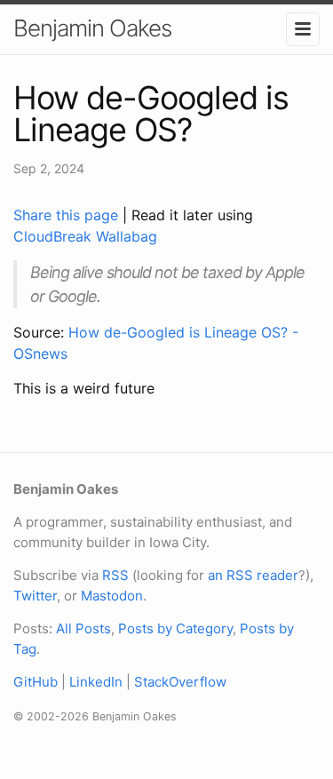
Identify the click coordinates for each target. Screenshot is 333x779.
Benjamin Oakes (92, 28)
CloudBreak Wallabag (85, 236)
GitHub (35, 681)
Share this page (68, 215)
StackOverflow (180, 681)
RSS (115, 575)
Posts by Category (175, 628)
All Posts (83, 628)
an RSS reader (253, 575)
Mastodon (112, 595)
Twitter (35, 595)
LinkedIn (96, 681)
